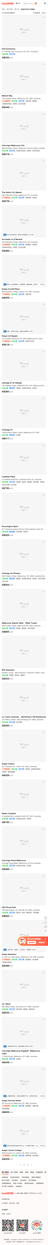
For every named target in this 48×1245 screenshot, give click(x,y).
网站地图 (6, 1239)
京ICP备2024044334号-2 (34, 1242)
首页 (3, 9)
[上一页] (16, 1165)
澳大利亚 (10, 9)
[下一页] (31, 1165)
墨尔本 (17, 9)
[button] (44, 13)
